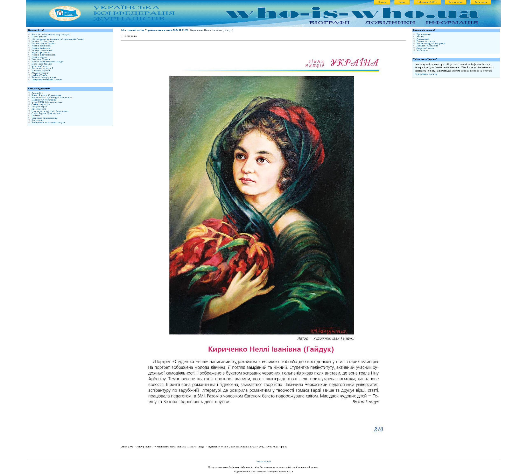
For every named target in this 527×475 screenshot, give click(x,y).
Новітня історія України (43, 43)
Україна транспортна (41, 50)
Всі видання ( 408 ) (427, 2)
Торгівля (35, 115)
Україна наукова (39, 57)
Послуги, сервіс (39, 106)
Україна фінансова (40, 52)
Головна (382, 2)
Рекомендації (422, 39)
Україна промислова (41, 46)
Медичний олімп (39, 66)
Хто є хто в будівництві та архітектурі (50, 34)
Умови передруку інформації (430, 43)
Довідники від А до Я (42, 68)
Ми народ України (40, 70)
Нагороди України (40, 59)
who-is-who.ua (264, 461)
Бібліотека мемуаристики (43, 77)
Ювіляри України (39, 73)
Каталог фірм (455, 2)
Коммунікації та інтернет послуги (48, 122)
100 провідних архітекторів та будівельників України (57, 39)
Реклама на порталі (425, 41)
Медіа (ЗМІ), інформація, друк (46, 102)
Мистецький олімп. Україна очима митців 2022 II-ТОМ (154, 30)
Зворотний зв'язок (425, 48)
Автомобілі (37, 93)
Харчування (37, 120)
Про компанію (423, 34)
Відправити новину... (427, 73)
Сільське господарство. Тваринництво (50, 111)
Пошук (402, 2)
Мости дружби (39, 37)
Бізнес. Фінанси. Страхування (46, 95)
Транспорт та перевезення (44, 118)
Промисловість (38, 109)
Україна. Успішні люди (42, 41)
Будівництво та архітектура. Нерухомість (52, 97)
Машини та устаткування (43, 100)
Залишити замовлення (427, 46)
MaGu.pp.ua (422, 50)
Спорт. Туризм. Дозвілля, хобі (46, 113)
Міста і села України (41, 64)
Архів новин (481, 2)
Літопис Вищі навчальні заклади (47, 61)
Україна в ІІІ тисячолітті (43, 55)
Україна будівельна (40, 48)
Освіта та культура (40, 104)
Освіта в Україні (39, 75)
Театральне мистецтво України (46, 80)
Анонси (420, 37)
